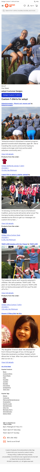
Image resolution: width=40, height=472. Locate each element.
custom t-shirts (29, 452)
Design (12, 95)
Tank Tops (6, 389)
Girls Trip (6, 408)
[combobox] (20, 10)
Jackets (5, 382)
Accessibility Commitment (11, 457)
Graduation (7, 402)
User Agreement (25, 457)
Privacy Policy (12, 454)
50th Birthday (7, 406)
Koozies (5, 384)
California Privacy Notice (24, 454)
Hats (4, 378)
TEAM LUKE (34, 244)
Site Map (32, 450)
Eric (20, 313)
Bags (4, 372)
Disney (5, 396)
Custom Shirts (7, 374)
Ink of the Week (6, 366)
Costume (6, 398)
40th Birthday (7, 412)
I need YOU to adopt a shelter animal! (14, 175)
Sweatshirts (7, 387)
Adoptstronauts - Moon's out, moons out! (16, 103)
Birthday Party (8, 410)
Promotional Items (22, 450)
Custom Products (11, 450)
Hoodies (5, 380)
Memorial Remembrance (11, 400)
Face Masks (7, 376)
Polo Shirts (6, 385)
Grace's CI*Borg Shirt (9, 313)
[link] (10, 6)
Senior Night (7, 414)
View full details (7, 154)
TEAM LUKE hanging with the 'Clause (14, 244)
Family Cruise (7, 404)
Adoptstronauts (7, 105)
